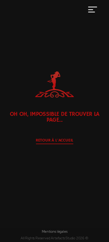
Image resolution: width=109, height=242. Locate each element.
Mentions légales (54, 231)
